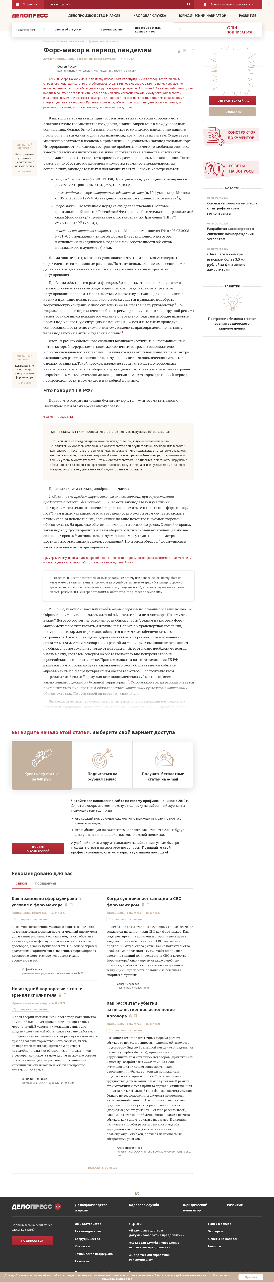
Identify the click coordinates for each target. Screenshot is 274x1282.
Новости (214, 1246)
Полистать (232, 112)
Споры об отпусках (68, 29)
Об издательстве (88, 1224)
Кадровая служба (149, 15)
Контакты (82, 1246)
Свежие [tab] (21, 883)
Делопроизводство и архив (94, 15)
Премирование (112, 29)
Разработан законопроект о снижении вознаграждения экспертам (230, 233)
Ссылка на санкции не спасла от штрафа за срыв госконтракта (232, 208)
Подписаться (32, 1241)
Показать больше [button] (102, 1168)
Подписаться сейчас (232, 100)
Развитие (247, 15)
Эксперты (215, 1231)
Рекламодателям (88, 1231)
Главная (48, 41)
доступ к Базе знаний (38, 848)
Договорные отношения (103, 41)
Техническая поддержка (94, 1254)
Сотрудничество (87, 1239)
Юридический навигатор (202, 15)
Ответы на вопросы (223, 1239)
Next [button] (180, 30)
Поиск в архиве (219, 1224)
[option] (68, 29)
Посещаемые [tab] (45, 883)
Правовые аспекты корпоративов (148, 29)
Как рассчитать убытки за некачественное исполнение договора (141, 1009)
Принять (251, 1277)
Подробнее (124, 1279)
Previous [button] (44, 30)
